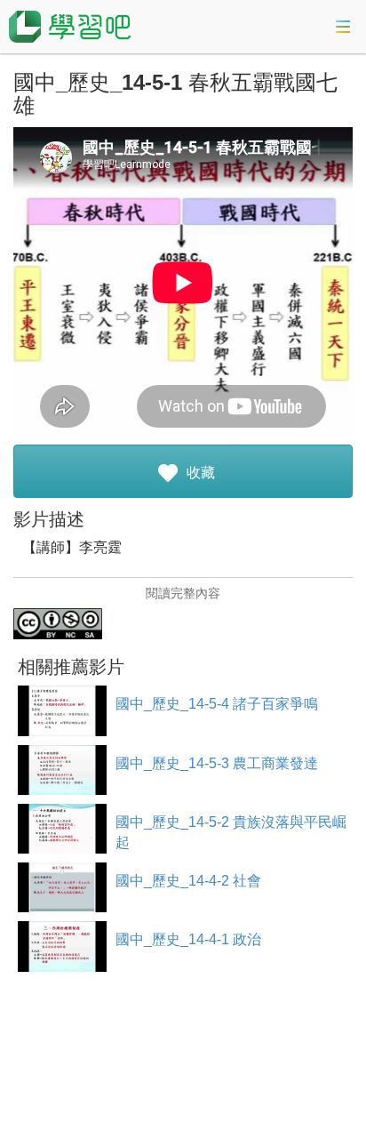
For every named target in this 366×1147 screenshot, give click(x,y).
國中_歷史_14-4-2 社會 (188, 880)
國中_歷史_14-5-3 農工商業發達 (216, 763)
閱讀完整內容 (183, 593)
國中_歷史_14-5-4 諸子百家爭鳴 (216, 703)
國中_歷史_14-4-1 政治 (188, 939)
